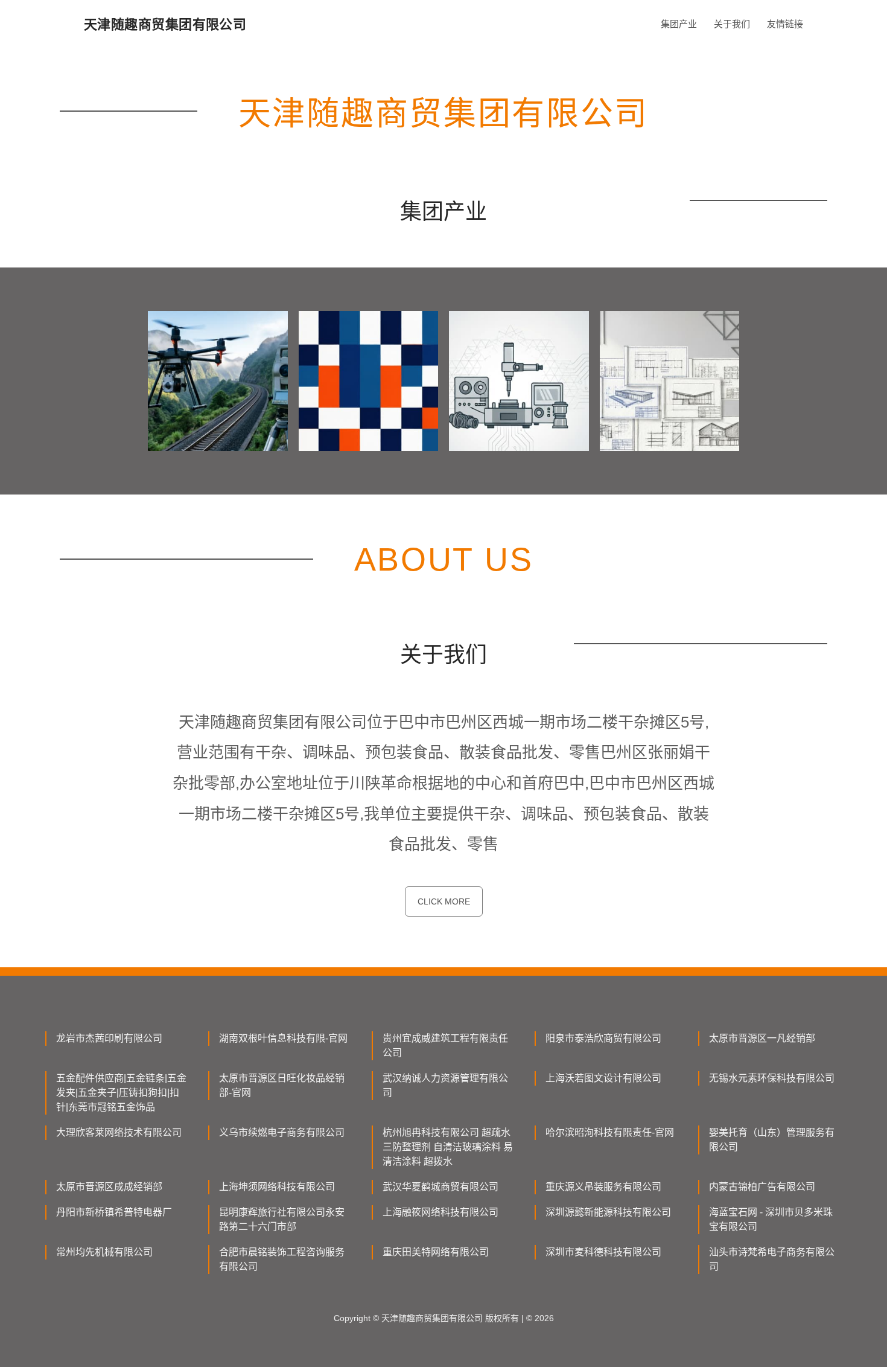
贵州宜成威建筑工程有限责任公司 (445, 1045)
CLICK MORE (444, 901)
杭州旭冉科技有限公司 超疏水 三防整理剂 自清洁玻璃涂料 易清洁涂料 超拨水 (448, 1147)
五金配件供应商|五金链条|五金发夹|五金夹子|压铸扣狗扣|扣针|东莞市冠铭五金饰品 (121, 1092)
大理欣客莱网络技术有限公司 (119, 1132)
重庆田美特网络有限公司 (436, 1252)
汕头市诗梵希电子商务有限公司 (772, 1259)
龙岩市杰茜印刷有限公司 (109, 1038)
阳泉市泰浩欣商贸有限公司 (603, 1038)
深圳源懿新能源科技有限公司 (608, 1212)
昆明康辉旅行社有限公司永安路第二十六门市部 (282, 1219)
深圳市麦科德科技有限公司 (603, 1252)
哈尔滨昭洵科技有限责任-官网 (609, 1132)
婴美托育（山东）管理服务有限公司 (772, 1139)
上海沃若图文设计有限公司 (603, 1078)
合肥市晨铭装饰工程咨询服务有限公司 (282, 1259)
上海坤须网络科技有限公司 (277, 1187)
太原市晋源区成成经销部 (109, 1187)
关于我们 (732, 24)
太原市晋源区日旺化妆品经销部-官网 (282, 1085)
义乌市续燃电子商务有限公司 (282, 1132)
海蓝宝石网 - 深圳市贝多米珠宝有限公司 (771, 1219)
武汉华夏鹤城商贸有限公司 (440, 1187)
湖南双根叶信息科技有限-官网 (283, 1038)
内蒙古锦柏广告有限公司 (762, 1187)
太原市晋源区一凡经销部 (762, 1038)
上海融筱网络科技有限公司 (440, 1212)
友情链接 (785, 24)
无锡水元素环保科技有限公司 (772, 1078)
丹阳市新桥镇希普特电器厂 (114, 1212)
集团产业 (679, 24)
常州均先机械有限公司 (104, 1252)
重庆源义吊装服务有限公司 (603, 1187)
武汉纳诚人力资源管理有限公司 (445, 1085)
